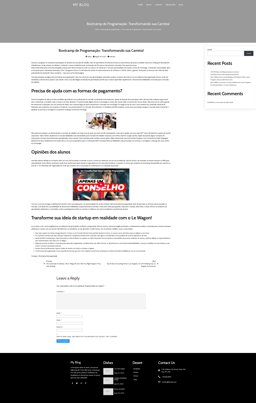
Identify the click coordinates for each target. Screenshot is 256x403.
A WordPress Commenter (215, 102)
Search (209, 50)
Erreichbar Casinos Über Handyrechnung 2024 (225, 74)
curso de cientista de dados (59, 104)
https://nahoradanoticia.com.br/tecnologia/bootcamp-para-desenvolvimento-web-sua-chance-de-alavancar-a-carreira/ (72, 68)
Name (59, 313)
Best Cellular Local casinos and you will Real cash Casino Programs (231, 82)
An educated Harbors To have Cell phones (223, 85)
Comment (60, 292)
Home (97, 29)
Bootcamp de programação (110, 29)
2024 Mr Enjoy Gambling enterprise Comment (225, 72)
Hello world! (229, 102)
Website (59, 327)
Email (59, 320)
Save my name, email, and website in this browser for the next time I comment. (87, 336)
